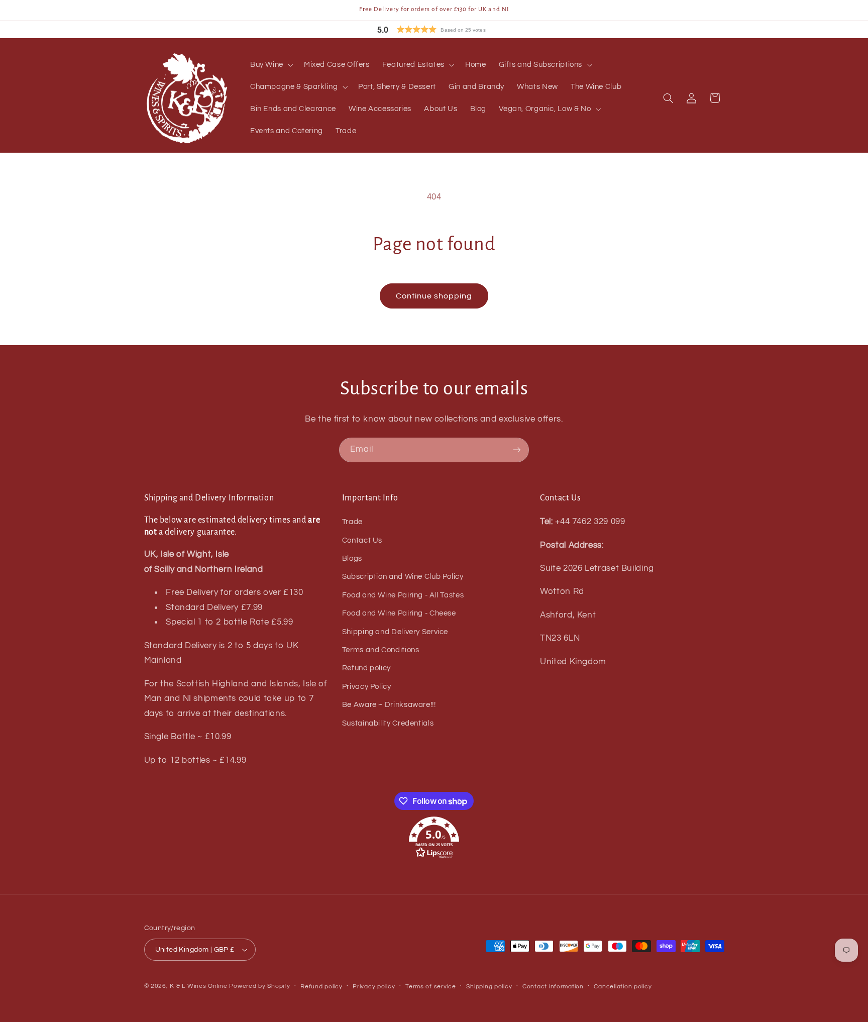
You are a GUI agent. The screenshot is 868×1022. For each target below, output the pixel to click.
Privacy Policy (366, 686)
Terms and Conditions (380, 650)
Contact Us (362, 540)
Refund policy (366, 668)
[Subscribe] (516, 450)
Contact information (553, 986)
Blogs (352, 558)
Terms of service (430, 986)
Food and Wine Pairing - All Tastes (403, 595)
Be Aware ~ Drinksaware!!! (389, 704)
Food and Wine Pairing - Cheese (399, 613)
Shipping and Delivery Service (395, 632)
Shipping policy (489, 986)
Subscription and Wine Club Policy (403, 576)
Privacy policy (374, 986)
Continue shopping (434, 296)
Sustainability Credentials (387, 723)
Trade (352, 522)
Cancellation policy (623, 986)
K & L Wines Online (198, 986)
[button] (454, 29)
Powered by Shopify (259, 986)
